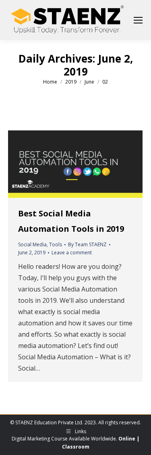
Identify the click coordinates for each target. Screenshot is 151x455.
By (87, 244)
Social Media (32, 244)
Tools (55, 244)
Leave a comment (72, 252)
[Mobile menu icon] (138, 20)
